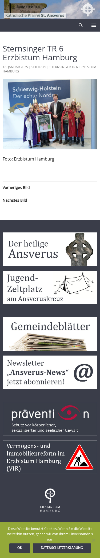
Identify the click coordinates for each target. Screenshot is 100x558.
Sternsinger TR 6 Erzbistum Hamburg (49, 69)
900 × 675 (38, 67)
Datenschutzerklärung (62, 548)
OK (19, 548)
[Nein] (93, 540)
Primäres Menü (93, 25)
